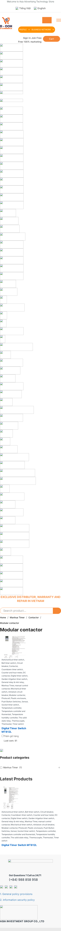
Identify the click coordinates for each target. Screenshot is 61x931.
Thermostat (48, 837)
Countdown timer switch (21, 815)
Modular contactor (10, 828)
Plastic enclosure (35, 828)
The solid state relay (19, 837)
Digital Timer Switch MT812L (19, 845)
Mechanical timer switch (21, 824)
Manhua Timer (17, 617)
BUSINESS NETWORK (41, 29)
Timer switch (18, 724)
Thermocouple (35, 837)
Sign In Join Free (32, 38)
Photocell (22, 828)
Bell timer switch (32, 812)
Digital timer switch (19, 818)
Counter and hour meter (43, 815)
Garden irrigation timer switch (41, 818)
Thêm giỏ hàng (11, 736)
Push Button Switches (11, 701)
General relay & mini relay (13, 821)
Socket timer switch (26, 831)
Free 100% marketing (30, 41)
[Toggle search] (47, 20)
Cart (51, 38)
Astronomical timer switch (13, 812)
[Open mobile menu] (58, 20)
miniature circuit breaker (43, 824)
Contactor (33, 617)
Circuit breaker (46, 812)
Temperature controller (46, 831)
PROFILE (23, 29)
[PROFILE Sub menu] (29, 30)
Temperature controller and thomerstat (18, 834)
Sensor (14, 831)
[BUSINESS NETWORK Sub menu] (53, 30)
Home (3, 617)
